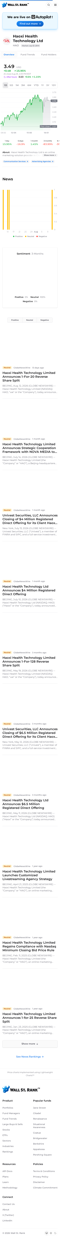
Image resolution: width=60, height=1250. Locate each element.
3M (23, 85)
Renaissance (40, 1118)
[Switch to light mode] (51, 1233)
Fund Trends (28, 54)
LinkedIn (7, 1220)
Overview (9, 54)
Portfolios (7, 1107)
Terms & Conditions (44, 1171)
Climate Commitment (45, 1187)
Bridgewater (40, 1138)
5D (11, 85)
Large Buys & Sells (12, 1124)
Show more (49, 155)
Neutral (29, 320)
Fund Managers (11, 1113)
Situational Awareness (39, 1126)
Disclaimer (39, 1182)
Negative (44, 320)
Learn (5, 1182)
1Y (42, 85)
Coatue (37, 1132)
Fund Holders (48, 54)
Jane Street (39, 1107)
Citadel (37, 1113)
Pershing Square (42, 1154)
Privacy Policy (40, 1176)
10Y (54, 85)
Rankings (7, 1151)
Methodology (9, 1187)
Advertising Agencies (41, 161)
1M (17, 85)
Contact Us (8, 1204)
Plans (5, 1176)
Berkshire (38, 1143)
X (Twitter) (8, 1215)
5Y (48, 85)
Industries (8, 1146)
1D (5, 85)
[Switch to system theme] (46, 1233)
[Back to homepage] (15, 4)
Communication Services (15, 161)
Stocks (6, 1129)
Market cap (30, 46)
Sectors (6, 1140)
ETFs (5, 1135)
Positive (15, 320)
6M (29, 85)
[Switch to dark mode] (55, 1233)
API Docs (7, 1171)
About (5, 1209)
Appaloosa (39, 1149)
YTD (36, 85)
